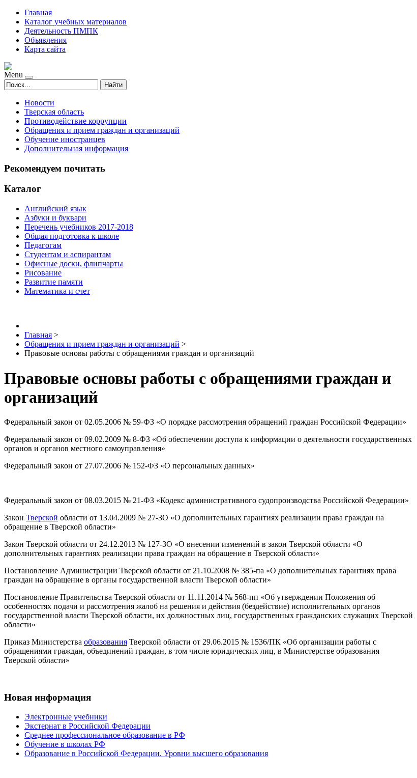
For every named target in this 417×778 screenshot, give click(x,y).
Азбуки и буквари (55, 217)
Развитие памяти (53, 281)
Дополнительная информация (76, 148)
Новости (39, 102)
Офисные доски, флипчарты (73, 263)
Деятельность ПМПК (61, 30)
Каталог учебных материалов (75, 21)
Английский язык (55, 208)
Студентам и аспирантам (67, 254)
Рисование (43, 272)
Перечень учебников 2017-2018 (78, 227)
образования (105, 641)
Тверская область (54, 111)
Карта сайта (45, 49)
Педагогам (43, 245)
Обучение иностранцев (64, 139)
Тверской (42, 517)
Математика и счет (57, 291)
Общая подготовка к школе (71, 236)
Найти (113, 85)
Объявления (45, 40)
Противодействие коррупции (75, 121)
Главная (38, 12)
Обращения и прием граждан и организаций (102, 130)
